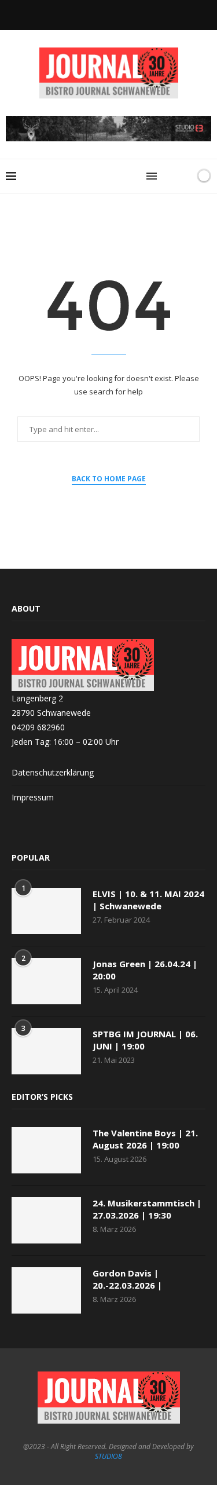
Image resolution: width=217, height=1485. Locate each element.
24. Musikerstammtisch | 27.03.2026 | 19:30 (147, 1209)
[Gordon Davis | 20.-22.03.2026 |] (46, 1290)
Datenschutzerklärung (53, 772)
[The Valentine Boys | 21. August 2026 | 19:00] (46, 1150)
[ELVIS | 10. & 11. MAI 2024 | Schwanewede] (46, 911)
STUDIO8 (108, 1456)
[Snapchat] (109, 14)
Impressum (33, 797)
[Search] (169, 176)
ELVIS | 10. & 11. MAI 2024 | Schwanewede (148, 900)
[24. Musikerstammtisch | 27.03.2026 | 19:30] (46, 1220)
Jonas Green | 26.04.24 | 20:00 (145, 970)
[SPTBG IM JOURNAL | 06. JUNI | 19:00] (46, 1051)
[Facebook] (93, 14)
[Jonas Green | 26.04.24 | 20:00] (46, 981)
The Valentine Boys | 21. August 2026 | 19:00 (145, 1139)
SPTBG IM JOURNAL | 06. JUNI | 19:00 (145, 1040)
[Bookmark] (184, 176)
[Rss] (124, 14)
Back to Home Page (109, 479)
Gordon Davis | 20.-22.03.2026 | (127, 1279)
